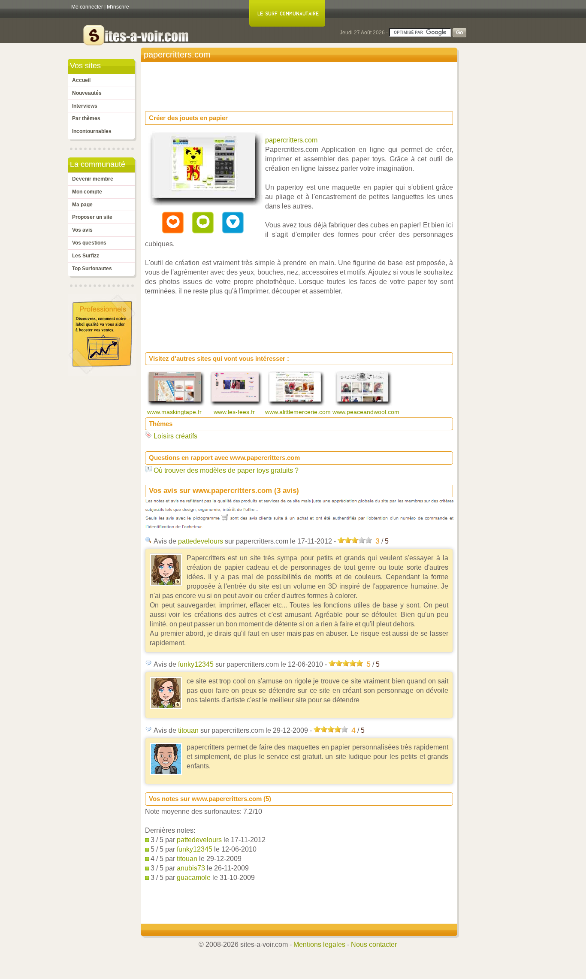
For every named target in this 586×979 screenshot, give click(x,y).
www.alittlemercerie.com (298, 411)
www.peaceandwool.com (366, 411)
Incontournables (92, 131)
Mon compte (87, 192)
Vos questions (89, 243)
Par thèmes (86, 118)
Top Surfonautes (92, 269)
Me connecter (87, 7)
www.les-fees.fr (235, 411)
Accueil (81, 80)
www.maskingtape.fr (175, 411)
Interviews (84, 106)
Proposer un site (92, 217)
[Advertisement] (301, 84)
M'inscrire (118, 7)
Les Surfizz (85, 256)
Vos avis (82, 230)
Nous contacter (374, 944)
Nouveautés (87, 93)
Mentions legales (319, 944)
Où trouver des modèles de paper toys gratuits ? (226, 470)
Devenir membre (92, 179)
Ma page (82, 205)
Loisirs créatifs (175, 436)
